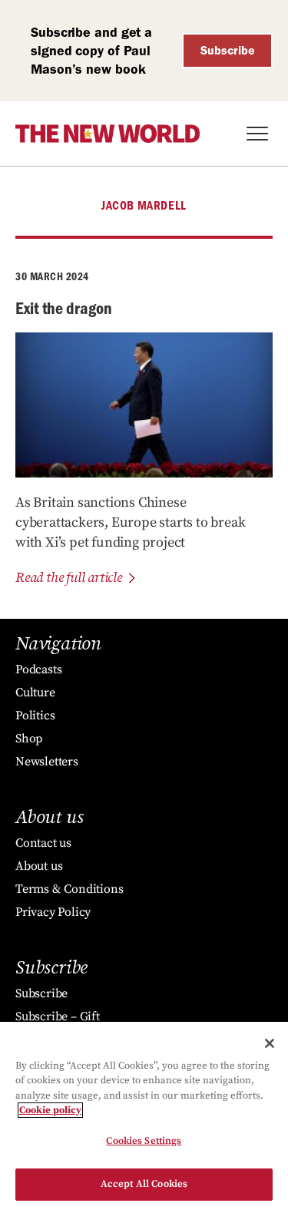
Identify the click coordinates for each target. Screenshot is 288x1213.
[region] (144, 1117)
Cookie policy (50, 1110)
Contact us (43, 843)
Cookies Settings (143, 1141)
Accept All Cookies (144, 1184)
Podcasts (38, 669)
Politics (35, 715)
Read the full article (68, 578)
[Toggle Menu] (257, 133)
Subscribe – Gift (57, 1016)
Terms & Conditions (69, 889)
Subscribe (227, 50)
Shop (28, 738)
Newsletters (46, 761)
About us (38, 866)
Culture (35, 692)
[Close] (269, 1043)
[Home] (107, 133)
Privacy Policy (53, 912)
